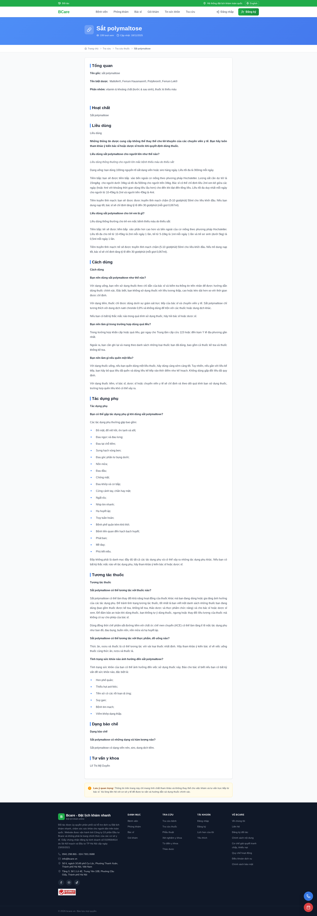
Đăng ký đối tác (240, 832)
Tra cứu (190, 11)
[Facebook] (61, 882)
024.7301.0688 (87, 854)
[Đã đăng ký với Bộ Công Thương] (89, 892)
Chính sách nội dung (243, 837)
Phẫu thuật (168, 832)
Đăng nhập (203, 821)
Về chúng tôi (238, 821)
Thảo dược (168, 849)
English (253, 3)
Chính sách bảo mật (242, 864)
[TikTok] (77, 882)
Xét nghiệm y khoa (172, 837)
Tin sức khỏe (172, 11)
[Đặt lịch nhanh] (308, 907)
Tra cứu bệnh (169, 821)
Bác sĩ (138, 11)
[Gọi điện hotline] (308, 896)
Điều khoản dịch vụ (242, 858)
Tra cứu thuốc (169, 826)
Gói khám (153, 11)
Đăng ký (201, 826)
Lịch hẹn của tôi (205, 832)
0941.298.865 (69, 854)
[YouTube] (69, 882)
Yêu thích (202, 837)
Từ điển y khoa (170, 843)
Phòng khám (121, 11)
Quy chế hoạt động (242, 853)
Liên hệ (236, 826)
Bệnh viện (102, 11)
